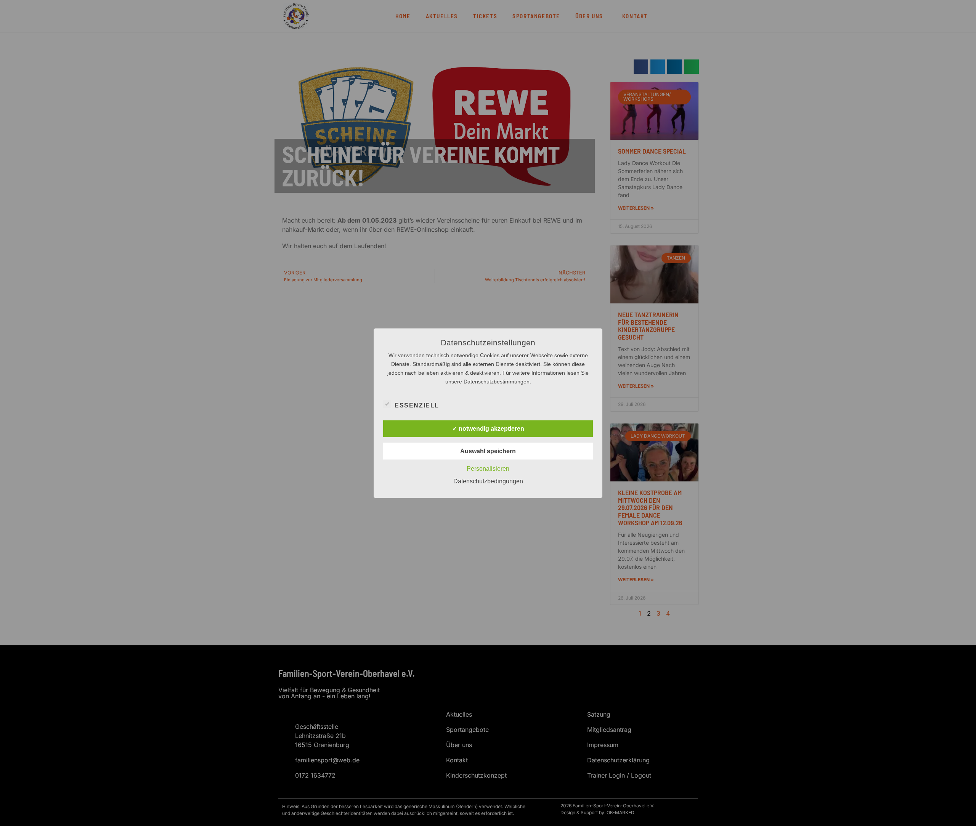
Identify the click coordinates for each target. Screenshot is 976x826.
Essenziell (417, 405)
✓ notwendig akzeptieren (488, 428)
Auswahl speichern (488, 450)
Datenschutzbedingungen (488, 481)
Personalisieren (488, 468)
